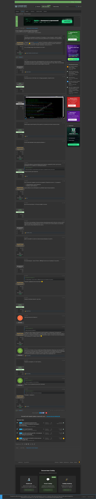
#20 (64, 389)
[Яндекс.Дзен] (44, 412)
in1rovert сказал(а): (28, 328)
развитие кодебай (31, 32)
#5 (64, 122)
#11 (64, 237)
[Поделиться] (60, 35)
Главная (75, 462)
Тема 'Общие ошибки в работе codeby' (73, 67)
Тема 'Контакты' (72, 77)
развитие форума (38, 32)
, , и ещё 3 (32, 53)
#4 (64, 95)
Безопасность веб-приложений (31, 430)
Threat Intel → (72, 105)
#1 (61, 35)
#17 (64, 348)
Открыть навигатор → (73, 59)
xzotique (20, 430)
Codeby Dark (20, 462)
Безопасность (66, 462)
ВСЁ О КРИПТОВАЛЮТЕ (27, 429)
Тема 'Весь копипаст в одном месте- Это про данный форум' (74, 82)
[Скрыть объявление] (79, 17)
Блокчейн (36, 42)
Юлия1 (20, 440)
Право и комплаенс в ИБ (30, 440)
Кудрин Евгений (22, 426)
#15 (64, 315)
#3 (64, 76)
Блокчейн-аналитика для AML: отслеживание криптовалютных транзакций (30, 433)
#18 (64, 360)
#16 (64, 326)
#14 (64, 297)
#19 (64, 378)
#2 (64, 60)
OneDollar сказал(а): (28, 390)
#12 (64, 259)
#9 (64, 202)
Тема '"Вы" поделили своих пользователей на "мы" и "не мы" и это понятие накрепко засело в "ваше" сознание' (74, 89)
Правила (61, 462)
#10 (64, 220)
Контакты (57, 462)
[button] (19, 11)
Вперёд (20, 57)
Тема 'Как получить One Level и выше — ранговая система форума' (74, 72)
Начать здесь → (72, 39)
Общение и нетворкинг (30, 435)
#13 (64, 275)
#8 (64, 180)
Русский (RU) (26, 462)
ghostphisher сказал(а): (29, 277)
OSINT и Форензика (32, 426)
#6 (64, 140)
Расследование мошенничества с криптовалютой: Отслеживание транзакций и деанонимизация (29, 424)
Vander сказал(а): (28, 167)
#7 (64, 162)
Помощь (71, 462)
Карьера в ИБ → (72, 119)
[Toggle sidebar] (79, 14)
